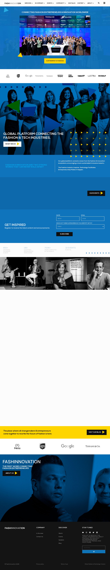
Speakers (61, 540)
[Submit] (93, 551)
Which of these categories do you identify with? (74, 223)
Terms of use (64, 564)
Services (28, 3)
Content (80, 3)
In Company (39, 3)
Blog (60, 543)
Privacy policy (40, 564)
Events (49, 3)
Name (58, 215)
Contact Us (39, 536)
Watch (61, 533)
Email (83, 215)
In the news (39, 533)
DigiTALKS (71, 3)
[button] (55, 35)
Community (60, 3)
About (89, 3)
